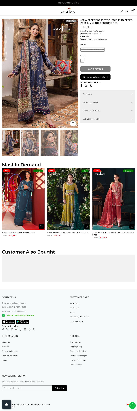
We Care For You (91, 119)
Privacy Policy (75, 342)
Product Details (90, 102)
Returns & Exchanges (78, 356)
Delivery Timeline (91, 110)
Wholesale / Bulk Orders (79, 317)
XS (82, 61)
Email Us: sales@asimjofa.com (14, 303)
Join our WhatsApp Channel (20, 315)
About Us (6, 342)
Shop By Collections (10, 351)
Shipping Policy (76, 347)
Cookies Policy (76, 365)
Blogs (4, 360)
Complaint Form (76, 321)
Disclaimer (88, 94)
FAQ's (72, 312)
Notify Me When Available (95, 77)
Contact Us (74, 308)
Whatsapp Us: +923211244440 (14, 311)
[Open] (6, 404)
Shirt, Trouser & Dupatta (92, 50)
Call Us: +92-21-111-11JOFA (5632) (14, 307)
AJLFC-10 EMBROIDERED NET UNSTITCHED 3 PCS (67, 233)
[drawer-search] (121, 10)
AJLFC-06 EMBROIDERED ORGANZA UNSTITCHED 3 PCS (113, 234)
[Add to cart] (41, 226)
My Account (75, 303)
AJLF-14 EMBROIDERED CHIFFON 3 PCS (18, 233)
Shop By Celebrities (10, 356)
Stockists (5, 347)
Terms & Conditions (77, 360)
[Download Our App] (8, 322)
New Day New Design (68, 3)
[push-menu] (4, 10)
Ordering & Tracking (78, 351)
